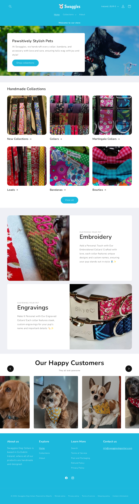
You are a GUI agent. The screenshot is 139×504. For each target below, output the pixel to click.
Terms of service (88, 496)
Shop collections (25, 62)
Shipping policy (104, 496)
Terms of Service (79, 453)
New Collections (18, 139)
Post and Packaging (80, 458)
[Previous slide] (10, 368)
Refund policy (60, 496)
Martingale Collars (104, 139)
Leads (11, 190)
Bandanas (56, 190)
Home (42, 448)
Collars (54, 139)
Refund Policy (77, 463)
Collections (44, 453)
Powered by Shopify (44, 496)
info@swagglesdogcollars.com (117, 448)
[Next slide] (128, 368)
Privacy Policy (77, 467)
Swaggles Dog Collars (26, 496)
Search (74, 448)
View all (69, 200)
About (42, 458)
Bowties (97, 190)
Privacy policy (73, 496)
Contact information (120, 496)
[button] (10, 6)
